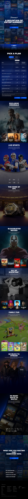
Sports (2, 491)
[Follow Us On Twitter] (21, 487)
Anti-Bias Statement (15, 491)
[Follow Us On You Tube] (22, 487)
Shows (2, 488)
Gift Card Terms (8, 488)
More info (20, 474)
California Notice (9, 491)
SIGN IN (26, 1)
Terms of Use (8, 487)
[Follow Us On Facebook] (19, 487)
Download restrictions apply (8, 95)
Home (2, 487)
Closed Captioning (15, 488)
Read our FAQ (19, 470)
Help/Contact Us (14, 487)
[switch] (14, 57)
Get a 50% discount (19, 472)
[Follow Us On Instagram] (24, 487)
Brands (2, 492)
